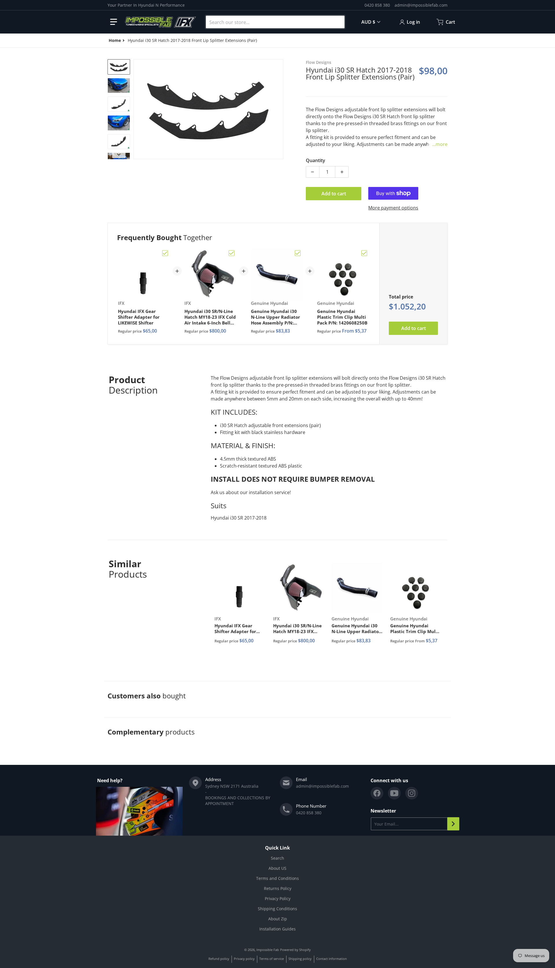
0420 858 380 (377, 5)
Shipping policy (300, 958)
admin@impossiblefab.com (421, 5)
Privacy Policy (278, 898)
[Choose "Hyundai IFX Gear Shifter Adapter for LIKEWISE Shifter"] (165, 253)
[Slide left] (137, 109)
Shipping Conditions (277, 908)
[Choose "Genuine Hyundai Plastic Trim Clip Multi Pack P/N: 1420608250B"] (364, 253)
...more (439, 144)
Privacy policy (244, 958)
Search (277, 858)
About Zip (277, 918)
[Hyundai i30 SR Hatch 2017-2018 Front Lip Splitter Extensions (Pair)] (119, 67)
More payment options (393, 208)
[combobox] (275, 22)
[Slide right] (280, 109)
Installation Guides (277, 929)
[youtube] (394, 793)
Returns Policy (277, 888)
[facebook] (377, 793)
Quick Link (277, 848)
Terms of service (271, 958)
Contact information (331, 958)
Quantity (315, 160)
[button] (114, 22)
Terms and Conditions (277, 878)
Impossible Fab (267, 949)
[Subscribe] (453, 823)
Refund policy (218, 958)
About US (277, 868)
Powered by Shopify (295, 949)
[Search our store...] (338, 22)
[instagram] (411, 793)
